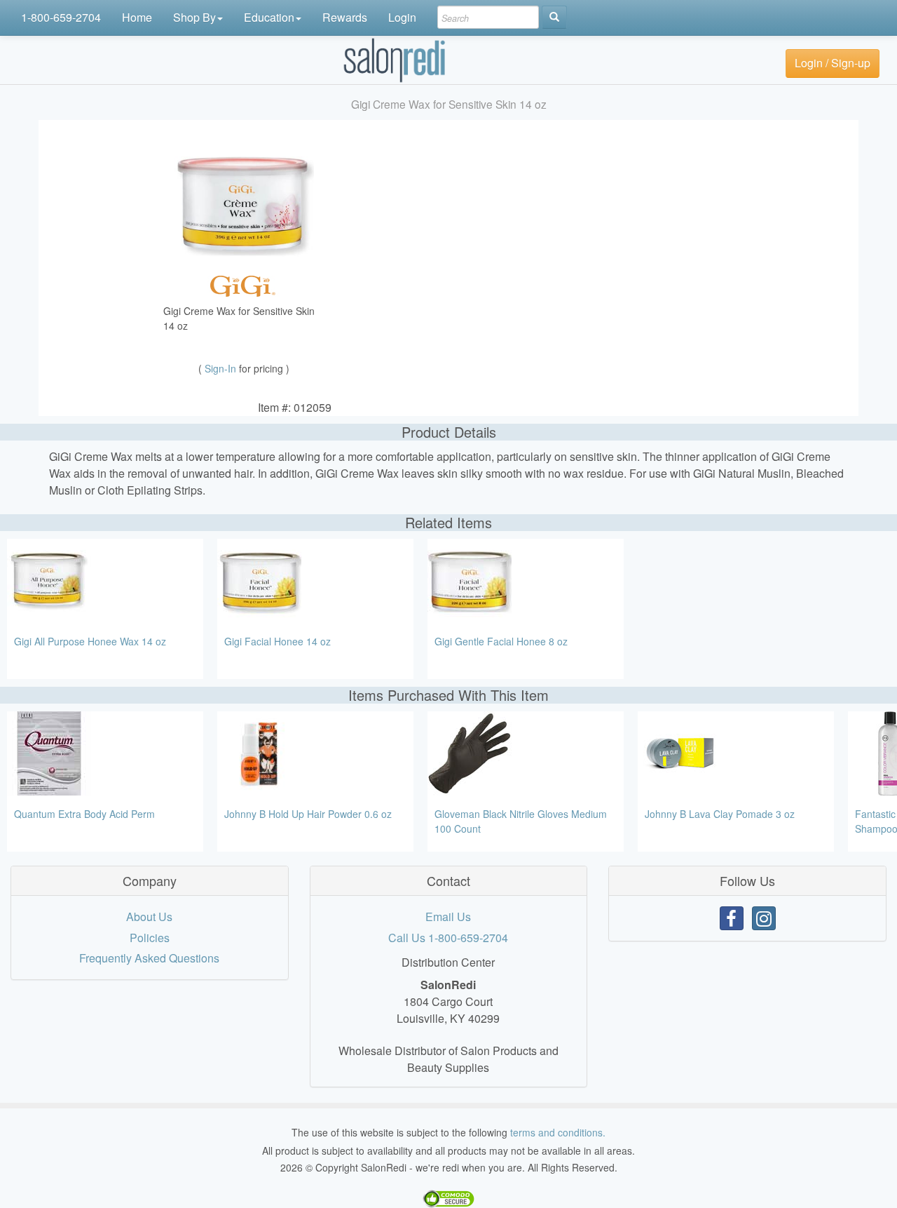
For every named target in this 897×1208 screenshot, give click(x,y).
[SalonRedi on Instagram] (764, 918)
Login (402, 17)
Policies (150, 938)
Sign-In (222, 368)
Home (137, 17)
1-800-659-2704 (61, 17)
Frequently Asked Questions (149, 958)
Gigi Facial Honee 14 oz (277, 641)
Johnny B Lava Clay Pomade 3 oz (720, 814)
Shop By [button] (194, 17)
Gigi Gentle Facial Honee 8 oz (501, 641)
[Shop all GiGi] (244, 284)
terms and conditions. (557, 1132)
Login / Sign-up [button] (832, 63)
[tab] (149, 881)
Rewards (344, 17)
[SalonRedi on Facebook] (732, 918)
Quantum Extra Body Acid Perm (84, 814)
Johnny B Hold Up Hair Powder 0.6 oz (308, 814)
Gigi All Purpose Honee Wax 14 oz (90, 641)
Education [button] (269, 17)
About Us (149, 916)
